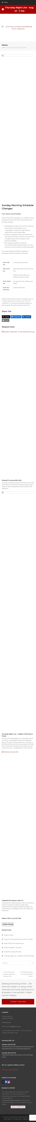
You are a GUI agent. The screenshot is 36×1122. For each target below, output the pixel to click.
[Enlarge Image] (17, 128)
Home (3, 47)
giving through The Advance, (13, 1100)
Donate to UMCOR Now (18, 1107)
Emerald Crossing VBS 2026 (11, 480)
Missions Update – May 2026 (12, 947)
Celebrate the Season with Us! (12, 900)
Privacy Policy (18, 1119)
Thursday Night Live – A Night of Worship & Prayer (19, 956)
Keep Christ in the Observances (14, 943)
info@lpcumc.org (15, 1026)
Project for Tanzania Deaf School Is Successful (18, 939)
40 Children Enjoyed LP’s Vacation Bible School (26, 974)
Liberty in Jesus (8, 935)
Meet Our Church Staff (10, 1070)
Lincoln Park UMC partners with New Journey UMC (8, 974)
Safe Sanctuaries (27, 1119)
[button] (5, 2)
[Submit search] (32, 963)
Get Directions (6, 1022)
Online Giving (8, 924)
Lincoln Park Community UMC (19, 1117)
